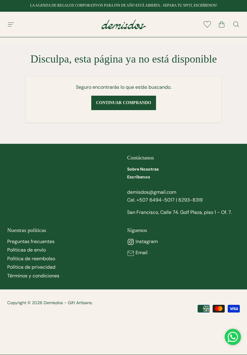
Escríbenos (138, 177)
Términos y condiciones (33, 276)
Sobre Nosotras (143, 169)
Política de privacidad (31, 267)
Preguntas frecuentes (31, 241)
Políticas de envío (26, 250)
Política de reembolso (31, 258)
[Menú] (10, 24)
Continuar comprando (123, 102)
